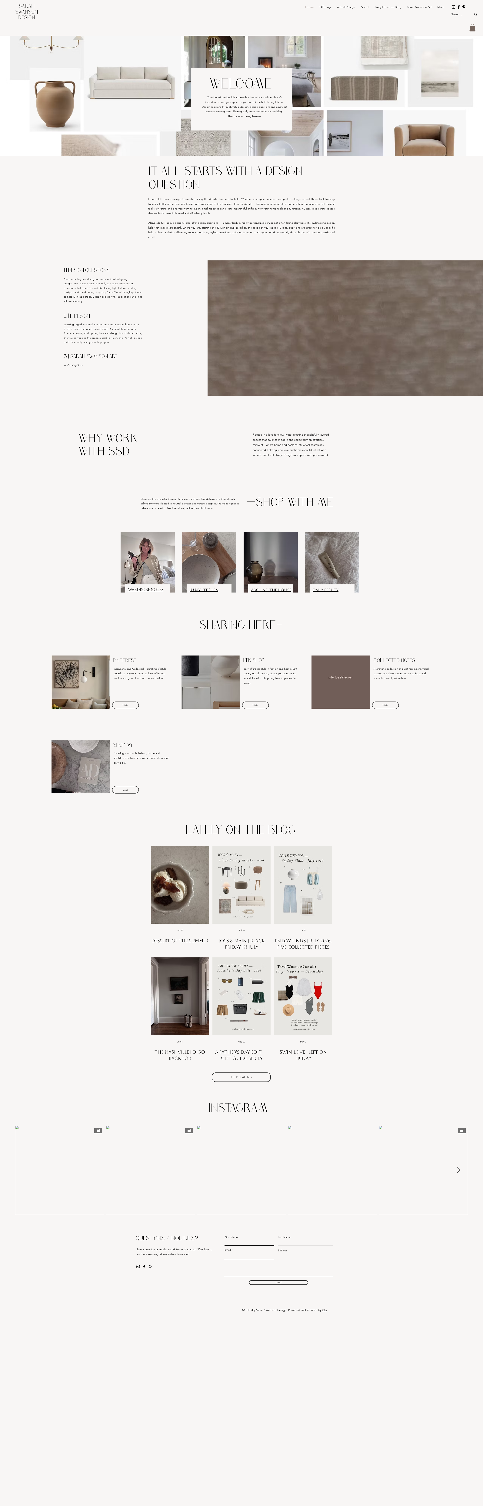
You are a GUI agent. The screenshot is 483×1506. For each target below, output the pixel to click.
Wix (324, 1310)
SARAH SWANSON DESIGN (27, 12)
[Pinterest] (463, 7)
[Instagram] (453, 7)
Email (228, 1249)
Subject (282, 1250)
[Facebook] (458, 7)
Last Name (284, 1237)
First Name (231, 1237)
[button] (472, 27)
